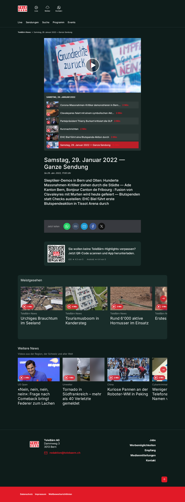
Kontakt (151, 460)
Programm (58, 22)
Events (71, 22)
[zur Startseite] (22, 8)
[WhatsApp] (66, 226)
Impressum (40, 494)
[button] (75, 226)
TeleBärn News (24, 32)
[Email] (84, 226)
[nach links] (21, 298)
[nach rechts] (163, 298)
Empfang (150, 450)
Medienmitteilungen (143, 455)
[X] (101, 226)
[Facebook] (92, 226)
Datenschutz (26, 494)
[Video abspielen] (92, 65)
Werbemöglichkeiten (143, 445)
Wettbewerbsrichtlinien (60, 494)
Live (20, 22)
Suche (45, 22)
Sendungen (32, 22)
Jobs (153, 440)
